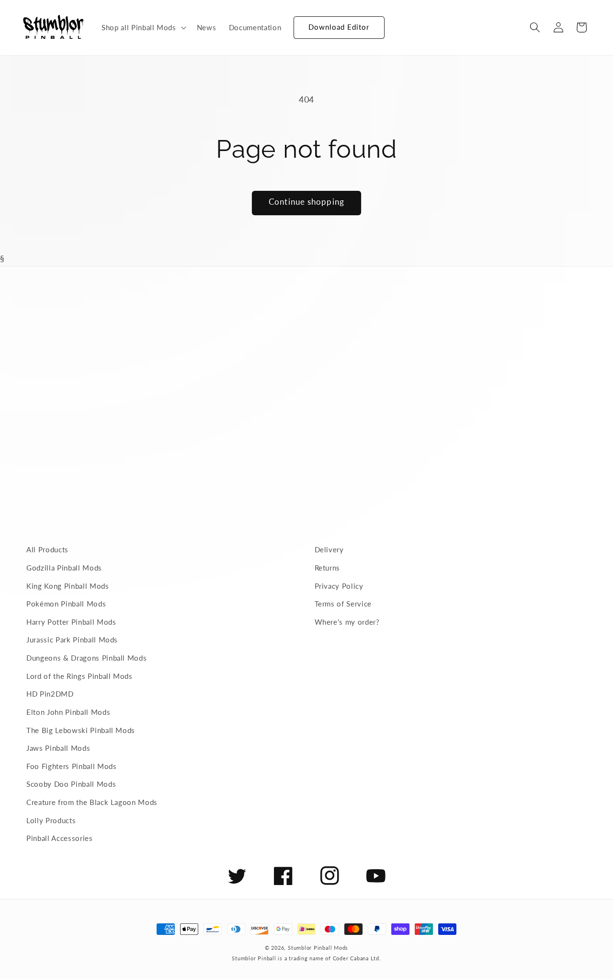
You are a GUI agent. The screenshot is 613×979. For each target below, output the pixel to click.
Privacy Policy (339, 586)
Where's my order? (347, 622)
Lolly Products (51, 820)
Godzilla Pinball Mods (64, 567)
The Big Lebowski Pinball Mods (80, 730)
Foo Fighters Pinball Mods (71, 766)
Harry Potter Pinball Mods (71, 622)
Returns (328, 567)
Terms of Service (343, 603)
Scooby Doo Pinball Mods (71, 784)
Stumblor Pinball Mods (318, 947)
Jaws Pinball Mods (58, 748)
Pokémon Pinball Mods (66, 603)
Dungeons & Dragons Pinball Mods (86, 657)
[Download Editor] (293, 23)
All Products (47, 549)
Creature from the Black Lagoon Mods (92, 802)
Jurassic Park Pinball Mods (72, 639)
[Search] (534, 27)
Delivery (329, 549)
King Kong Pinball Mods (67, 586)
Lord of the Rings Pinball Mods (79, 676)
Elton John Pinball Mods (68, 712)
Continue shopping (306, 202)
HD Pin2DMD (50, 693)
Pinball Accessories (59, 838)
